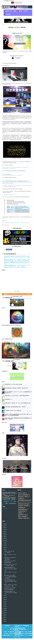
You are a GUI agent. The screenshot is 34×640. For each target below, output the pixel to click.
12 (4, 542)
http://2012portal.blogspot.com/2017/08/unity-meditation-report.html (17, 222)
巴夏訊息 (26, 505)
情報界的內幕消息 (10, 501)
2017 (4, 540)
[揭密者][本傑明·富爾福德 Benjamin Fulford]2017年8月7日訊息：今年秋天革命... (10, 581)
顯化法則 (26, 518)
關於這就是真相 (8, 14)
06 (4, 597)
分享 (9, 249)
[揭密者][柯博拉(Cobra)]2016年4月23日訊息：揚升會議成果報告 (15, 267)
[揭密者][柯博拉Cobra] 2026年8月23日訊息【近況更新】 (13, 384)
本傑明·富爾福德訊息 (22, 509)
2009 (4, 621)
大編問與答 (21, 498)
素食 (20, 516)
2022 (4, 531)
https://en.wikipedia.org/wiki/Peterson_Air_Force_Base (12, 175)
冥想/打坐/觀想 (26, 494)
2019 (4, 536)
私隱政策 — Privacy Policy (25, 635)
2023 (4, 529)
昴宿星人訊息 (21, 507)
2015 (4, 610)
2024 (4, 527)
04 (4, 601)
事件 (8, 503)
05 (4, 599)
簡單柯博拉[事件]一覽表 (8, 297)
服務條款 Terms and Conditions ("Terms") (13, 635)
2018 (4, 538)
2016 (4, 608)
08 (4, 549)
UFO (6, 500)
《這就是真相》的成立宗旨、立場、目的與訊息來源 (13, 410)
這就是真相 (5, 635)
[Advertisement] (17, 279)
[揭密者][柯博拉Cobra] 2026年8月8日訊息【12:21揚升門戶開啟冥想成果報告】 (17, 395)
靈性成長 (20, 518)
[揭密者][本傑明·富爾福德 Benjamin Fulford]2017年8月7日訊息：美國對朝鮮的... (10, 569)
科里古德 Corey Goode (22, 514)
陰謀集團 (11, 500)
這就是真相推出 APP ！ (8, 399)
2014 (4, 612)
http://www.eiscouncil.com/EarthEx (8, 194)
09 (4, 547)
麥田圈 (8, 500)
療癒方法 (20, 512)
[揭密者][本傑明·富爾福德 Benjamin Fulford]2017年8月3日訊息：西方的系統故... (10, 592)
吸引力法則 (21, 496)
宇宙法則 (20, 505)
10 (4, 545)
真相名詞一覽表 (4, 508)
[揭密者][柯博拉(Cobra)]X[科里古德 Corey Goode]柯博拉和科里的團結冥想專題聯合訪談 (10, 577)
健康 (20, 494)
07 (4, 595)
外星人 (27, 496)
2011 (4, 617)
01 (4, 606)
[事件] (3, 297)
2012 (4, 615)
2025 (4, 525)
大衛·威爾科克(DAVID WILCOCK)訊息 (24, 500)
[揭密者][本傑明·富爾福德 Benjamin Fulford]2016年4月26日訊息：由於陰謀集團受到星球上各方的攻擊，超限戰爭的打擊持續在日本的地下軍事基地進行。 (17, 257)
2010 (4, 619)
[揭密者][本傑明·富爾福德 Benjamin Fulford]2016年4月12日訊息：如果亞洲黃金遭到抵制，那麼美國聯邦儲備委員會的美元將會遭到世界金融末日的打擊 (17, 262)
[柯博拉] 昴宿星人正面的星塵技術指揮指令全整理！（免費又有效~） (15, 406)
